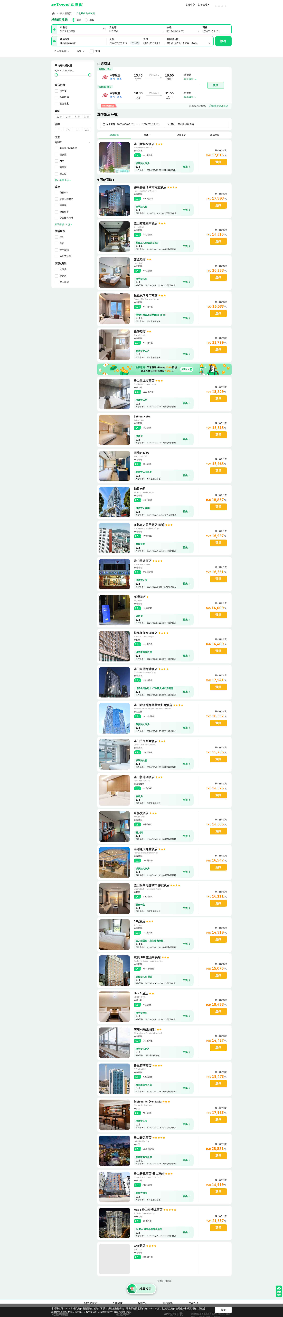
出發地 (63, 27)
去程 (169, 27)
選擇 (218, 162)
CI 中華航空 (60, 51)
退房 (145, 39)
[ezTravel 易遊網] (67, 4)
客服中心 (190, 4)
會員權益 (117, 1303)
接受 (223, 1309)
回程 (205, 27)
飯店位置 (64, 39)
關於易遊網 (90, 1303)
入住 (112, 39)
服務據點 (168, 1303)
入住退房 (110, 124)
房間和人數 (173, 39)
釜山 (173, 124)
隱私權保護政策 (122, 1311)
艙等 (79, 51)
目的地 (112, 27)
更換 (215, 85)
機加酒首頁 (65, 13)
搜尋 (223, 41)
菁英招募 (193, 1303)
